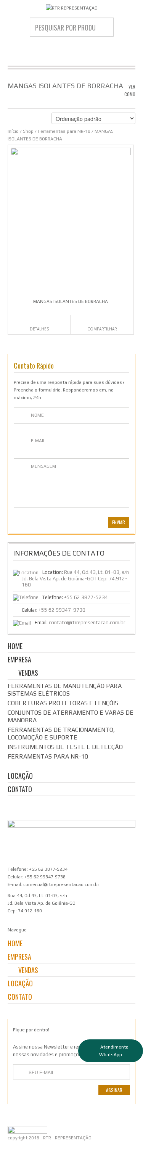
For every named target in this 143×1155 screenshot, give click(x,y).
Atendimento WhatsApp (114, 1050)
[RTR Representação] (71, 8)
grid (117, 101)
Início (13, 131)
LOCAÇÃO (20, 776)
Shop (28, 131)
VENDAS (28, 673)
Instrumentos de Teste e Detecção (65, 747)
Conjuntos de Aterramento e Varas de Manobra (70, 716)
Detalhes (39, 329)
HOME (15, 646)
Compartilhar (102, 329)
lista (130, 101)
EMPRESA (19, 660)
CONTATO (20, 789)
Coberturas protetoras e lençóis (63, 703)
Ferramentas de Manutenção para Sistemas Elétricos (65, 689)
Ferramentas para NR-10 (64, 131)
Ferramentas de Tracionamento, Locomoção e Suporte (61, 733)
